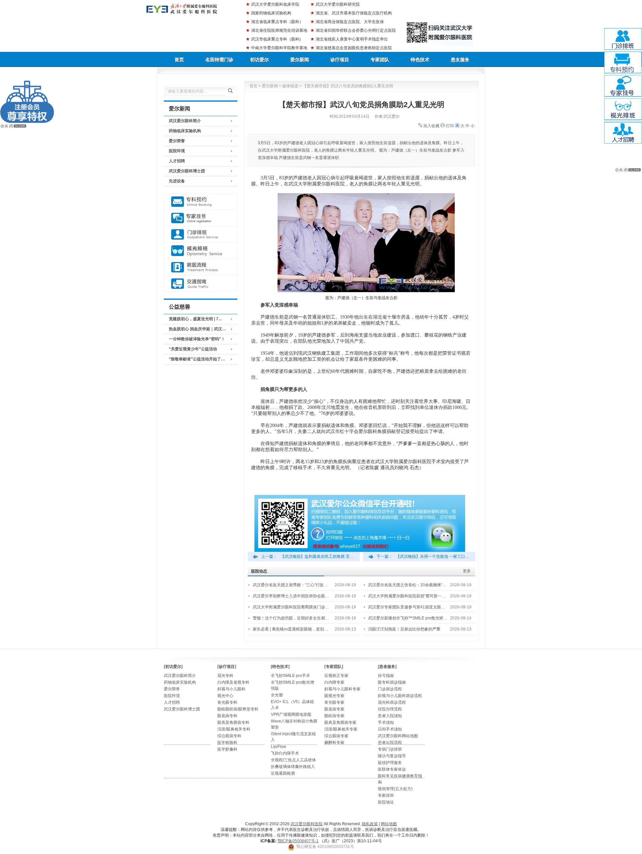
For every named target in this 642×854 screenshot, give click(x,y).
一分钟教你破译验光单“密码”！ (197, 339)
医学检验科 (227, 742)
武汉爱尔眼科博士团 (187, 171)
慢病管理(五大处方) (395, 788)
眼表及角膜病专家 (340, 722)
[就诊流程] (200, 267)
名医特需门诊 (219, 59)
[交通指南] (200, 283)
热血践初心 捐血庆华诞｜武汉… (197, 329)
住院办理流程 (390, 709)
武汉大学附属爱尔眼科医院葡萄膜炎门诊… (291, 607)
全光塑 (277, 695)
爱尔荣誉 (177, 141)
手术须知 (386, 722)
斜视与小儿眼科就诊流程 (400, 695)
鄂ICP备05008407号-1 (298, 841)
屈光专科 (225, 675)
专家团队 (379, 59)
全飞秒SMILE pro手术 (290, 675)
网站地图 (389, 824)
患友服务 (460, 59)
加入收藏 (431, 125)
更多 (467, 571)
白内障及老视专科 (233, 682)
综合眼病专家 (336, 736)
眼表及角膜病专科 (233, 722)
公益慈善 (179, 307)
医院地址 (386, 802)
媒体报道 (290, 86)
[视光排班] (200, 251)
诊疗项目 (339, 59)
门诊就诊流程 (390, 689)
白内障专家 (334, 682)
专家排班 (386, 795)
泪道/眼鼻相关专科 (233, 729)
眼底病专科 (227, 715)
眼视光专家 (334, 695)
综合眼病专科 (229, 736)
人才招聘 (177, 161)
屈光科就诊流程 (392, 702)
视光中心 (225, 695)
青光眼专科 (227, 702)
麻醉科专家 (334, 742)
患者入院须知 (390, 715)
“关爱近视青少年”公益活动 (193, 349)
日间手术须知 (390, 729)
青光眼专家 (334, 702)
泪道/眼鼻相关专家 (340, 729)
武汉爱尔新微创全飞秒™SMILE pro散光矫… (407, 618)
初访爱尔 (259, 59)
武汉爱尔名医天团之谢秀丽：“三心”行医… (290, 585)
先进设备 (177, 181)
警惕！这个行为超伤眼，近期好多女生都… (291, 618)
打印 (450, 125)
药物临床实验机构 (185, 131)
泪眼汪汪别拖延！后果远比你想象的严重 (404, 629)
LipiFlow (278, 746)
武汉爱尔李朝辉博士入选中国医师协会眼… (291, 596)
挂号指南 (386, 675)
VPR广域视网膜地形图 (291, 714)
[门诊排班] (200, 234)
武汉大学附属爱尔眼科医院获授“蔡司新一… (407, 596)
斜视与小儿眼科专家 (342, 689)
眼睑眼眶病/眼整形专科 (237, 709)
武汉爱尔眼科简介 (185, 120)
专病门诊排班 (390, 749)
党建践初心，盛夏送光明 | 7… (195, 319)
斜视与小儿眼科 (231, 689)
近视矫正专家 (336, 675)
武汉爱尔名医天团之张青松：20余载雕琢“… (407, 585)
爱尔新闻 (299, 59)
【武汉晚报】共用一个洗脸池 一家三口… (432, 556)
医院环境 (177, 151)
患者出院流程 (390, 742)
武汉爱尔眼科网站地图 (398, 736)
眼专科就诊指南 (392, 682)
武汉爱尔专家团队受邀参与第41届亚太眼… (406, 607)
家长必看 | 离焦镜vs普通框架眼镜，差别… (290, 629)
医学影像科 (227, 749)
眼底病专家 (334, 709)
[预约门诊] (200, 201)
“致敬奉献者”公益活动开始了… (197, 359)
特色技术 (420, 59)
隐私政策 (370, 824)
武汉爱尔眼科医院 (307, 824)
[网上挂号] (200, 218)
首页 (179, 59)
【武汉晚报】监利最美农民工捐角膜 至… (317, 556)
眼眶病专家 (334, 715)
